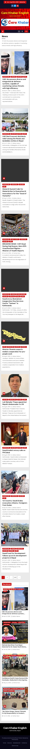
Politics (5, 691)
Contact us (24, 743)
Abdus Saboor (16, 90)
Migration (12, 296)
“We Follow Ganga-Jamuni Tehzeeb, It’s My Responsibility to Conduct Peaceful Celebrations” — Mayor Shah (14, 713)
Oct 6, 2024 (7, 716)
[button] (22, 31)
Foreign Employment (21, 294)
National (20, 133)
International (14, 184)
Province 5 (11, 691)
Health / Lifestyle (15, 239)
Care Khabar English (15, 13)
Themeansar (15, 739)
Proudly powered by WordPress (10, 738)
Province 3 (6, 657)
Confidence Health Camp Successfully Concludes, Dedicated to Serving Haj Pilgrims (15, 680)
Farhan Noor (16, 253)
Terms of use (15, 745)
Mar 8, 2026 (7, 90)
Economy (13, 294)
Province (18, 346)
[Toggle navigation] (19, 31)
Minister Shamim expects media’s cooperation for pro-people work (13, 351)
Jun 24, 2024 (7, 253)
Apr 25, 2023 (7, 507)
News (25, 76)
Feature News (13, 655)
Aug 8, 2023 (7, 356)
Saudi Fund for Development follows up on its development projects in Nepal (14, 555)
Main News (19, 76)
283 (15, 577)
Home (3, 38)
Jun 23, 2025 (7, 649)
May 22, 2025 (7, 682)
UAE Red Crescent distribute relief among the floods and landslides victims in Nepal (14, 138)
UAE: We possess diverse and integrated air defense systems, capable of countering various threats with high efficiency (14, 83)
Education (14, 622)
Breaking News (6, 76)
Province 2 (23, 346)
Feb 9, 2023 (7, 560)
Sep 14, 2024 (7, 198)
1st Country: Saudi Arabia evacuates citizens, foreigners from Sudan (14, 503)
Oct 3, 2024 (7, 143)
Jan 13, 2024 (7, 308)
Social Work (6, 624)
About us (9, 743)
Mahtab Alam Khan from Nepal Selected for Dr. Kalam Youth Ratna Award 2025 (14, 647)
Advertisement (16, 743)
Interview (13, 76)
